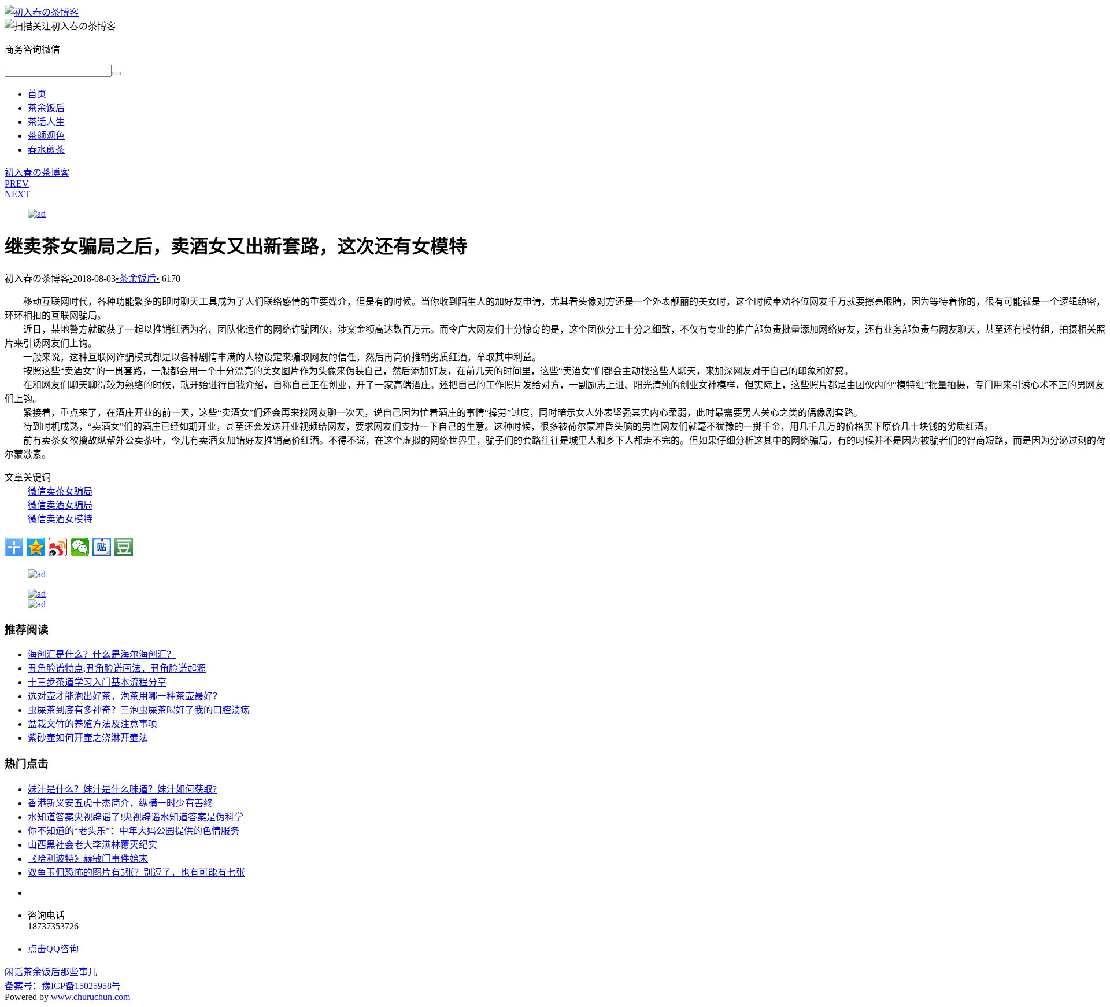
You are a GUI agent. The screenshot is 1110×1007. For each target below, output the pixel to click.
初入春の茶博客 (37, 173)
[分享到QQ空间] (36, 547)
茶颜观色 (46, 136)
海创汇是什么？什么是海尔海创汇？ (102, 654)
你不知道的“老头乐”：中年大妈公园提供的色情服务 (133, 831)
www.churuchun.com (90, 997)
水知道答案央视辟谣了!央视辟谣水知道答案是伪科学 (135, 817)
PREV (17, 184)
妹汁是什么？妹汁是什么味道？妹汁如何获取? (122, 789)
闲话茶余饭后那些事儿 (51, 972)
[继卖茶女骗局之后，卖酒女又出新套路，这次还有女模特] (42, 12)
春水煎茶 (46, 149)
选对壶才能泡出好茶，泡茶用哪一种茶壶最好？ (125, 696)
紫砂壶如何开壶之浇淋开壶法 (88, 738)
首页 (37, 94)
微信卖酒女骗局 (60, 505)
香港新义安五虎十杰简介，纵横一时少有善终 (120, 803)
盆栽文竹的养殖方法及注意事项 (92, 724)
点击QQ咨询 (53, 949)
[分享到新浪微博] (58, 547)
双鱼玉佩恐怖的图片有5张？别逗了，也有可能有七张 (136, 872)
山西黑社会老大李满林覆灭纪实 (92, 845)
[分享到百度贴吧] (101, 547)
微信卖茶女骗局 (60, 491)
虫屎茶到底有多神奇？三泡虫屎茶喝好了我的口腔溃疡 (139, 710)
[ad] (37, 214)
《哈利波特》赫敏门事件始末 (88, 859)
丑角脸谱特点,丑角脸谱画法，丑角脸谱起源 (117, 668)
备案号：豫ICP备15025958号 (63, 986)
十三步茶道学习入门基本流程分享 (97, 682)
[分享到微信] (80, 547)
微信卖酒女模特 (60, 519)
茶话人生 (46, 122)
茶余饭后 (46, 108)
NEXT (17, 194)
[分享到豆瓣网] (123, 547)
